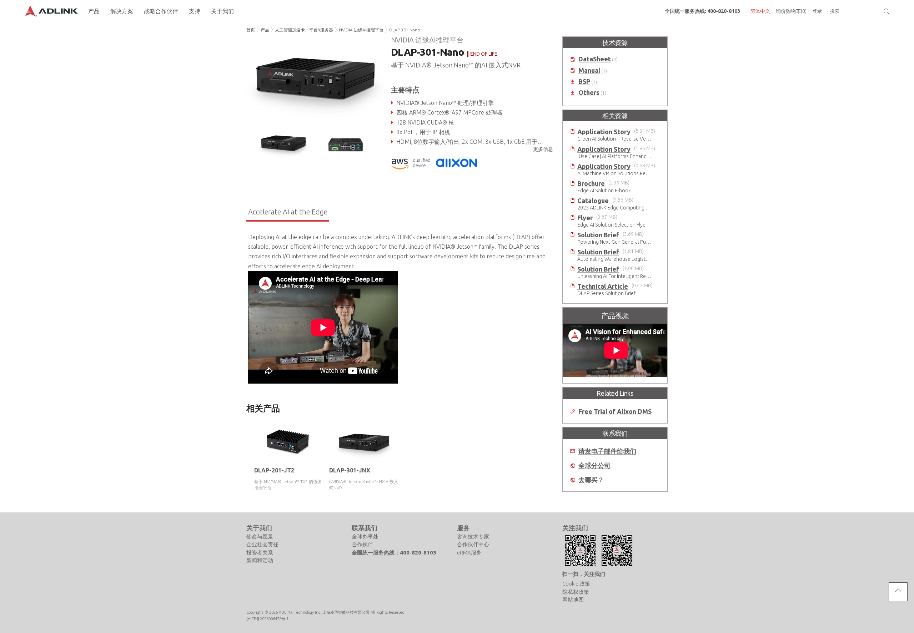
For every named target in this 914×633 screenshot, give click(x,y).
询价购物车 (791, 11)
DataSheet (594, 59)
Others (588, 92)
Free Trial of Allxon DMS (615, 411)
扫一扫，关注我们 (583, 574)
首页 (250, 29)
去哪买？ (591, 479)
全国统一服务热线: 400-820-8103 (702, 11)
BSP (584, 81)
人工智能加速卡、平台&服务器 (304, 29)
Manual (589, 70)
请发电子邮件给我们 (607, 451)
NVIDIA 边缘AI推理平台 (361, 29)
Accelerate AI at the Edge (287, 212)
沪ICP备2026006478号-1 (267, 619)
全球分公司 (594, 465)
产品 (265, 29)
